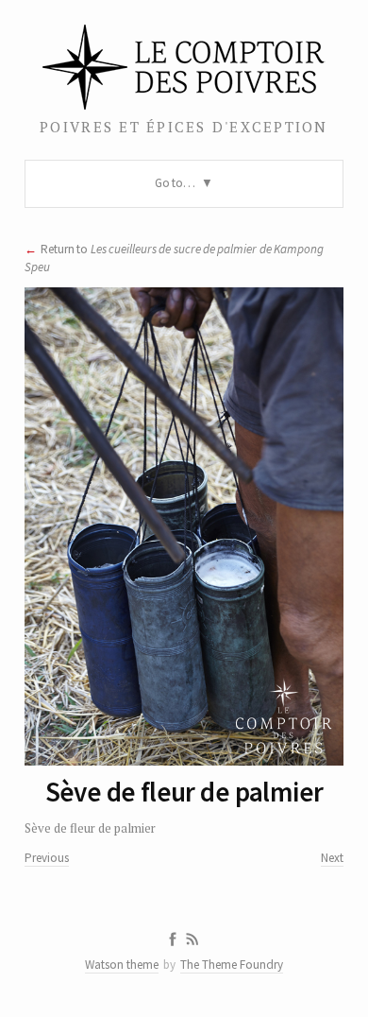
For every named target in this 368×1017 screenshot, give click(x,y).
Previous (47, 858)
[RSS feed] (192, 939)
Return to (174, 258)
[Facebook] (172, 939)
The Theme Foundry (231, 965)
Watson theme (122, 965)
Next (332, 858)
